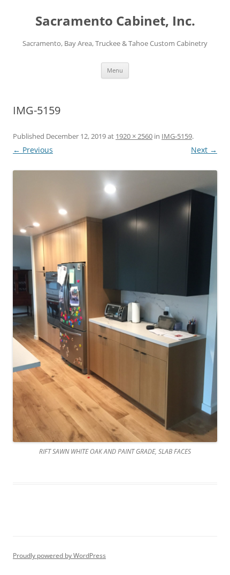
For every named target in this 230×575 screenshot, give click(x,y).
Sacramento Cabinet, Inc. (115, 21)
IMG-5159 (177, 136)
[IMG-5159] (115, 306)
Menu (115, 70)
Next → (204, 150)
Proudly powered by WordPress (59, 555)
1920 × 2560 (134, 136)
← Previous (33, 150)
